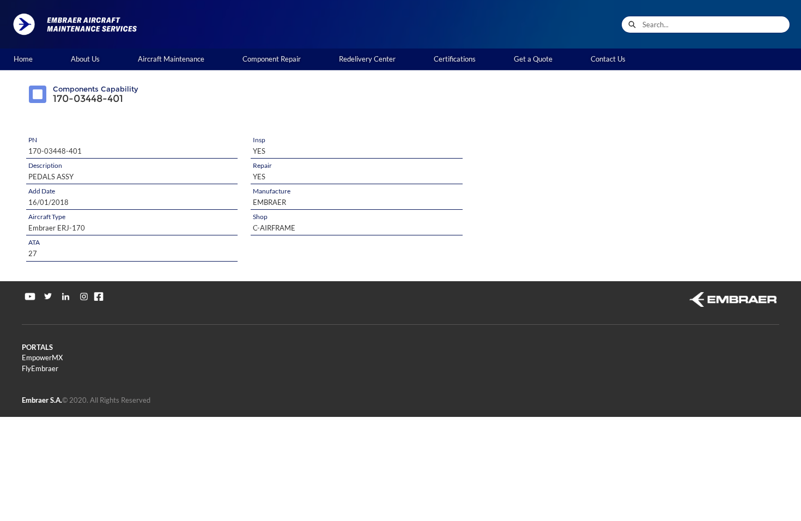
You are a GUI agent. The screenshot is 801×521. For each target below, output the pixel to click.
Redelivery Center (367, 58)
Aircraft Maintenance (171, 58)
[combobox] (716, 24)
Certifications (455, 58)
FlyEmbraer (40, 368)
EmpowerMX (42, 357)
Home (23, 58)
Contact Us (608, 58)
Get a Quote (533, 58)
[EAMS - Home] (79, 24)
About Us (85, 58)
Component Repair (271, 58)
